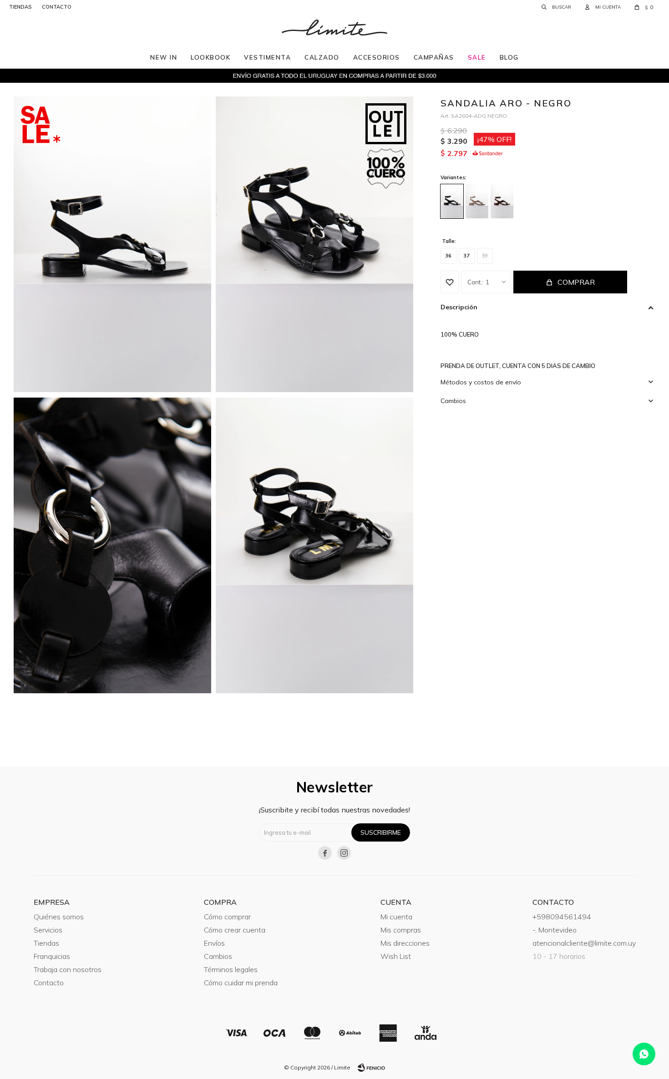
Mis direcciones (405, 943)
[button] (556, 7)
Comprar (576, 282)
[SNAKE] (477, 201)
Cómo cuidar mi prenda (241, 982)
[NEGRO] (452, 201)
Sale (477, 57)
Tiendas (46, 943)
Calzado (322, 57)
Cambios (218, 956)
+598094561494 (561, 916)
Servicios (48, 929)
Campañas (434, 57)
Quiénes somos (59, 916)
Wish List (395, 956)
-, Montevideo (554, 929)
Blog (509, 57)
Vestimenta (267, 57)
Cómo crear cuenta (234, 929)
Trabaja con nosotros (67, 969)
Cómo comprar (227, 916)
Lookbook (210, 57)
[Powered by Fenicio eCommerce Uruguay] (371, 1067)
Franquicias (52, 956)
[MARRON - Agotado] (502, 201)
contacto (56, 7)
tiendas (20, 7)
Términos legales (231, 969)
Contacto (49, 982)
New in (163, 57)
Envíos (214, 943)
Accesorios (376, 57)
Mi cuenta (396, 916)
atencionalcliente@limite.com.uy (584, 943)
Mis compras (400, 929)
